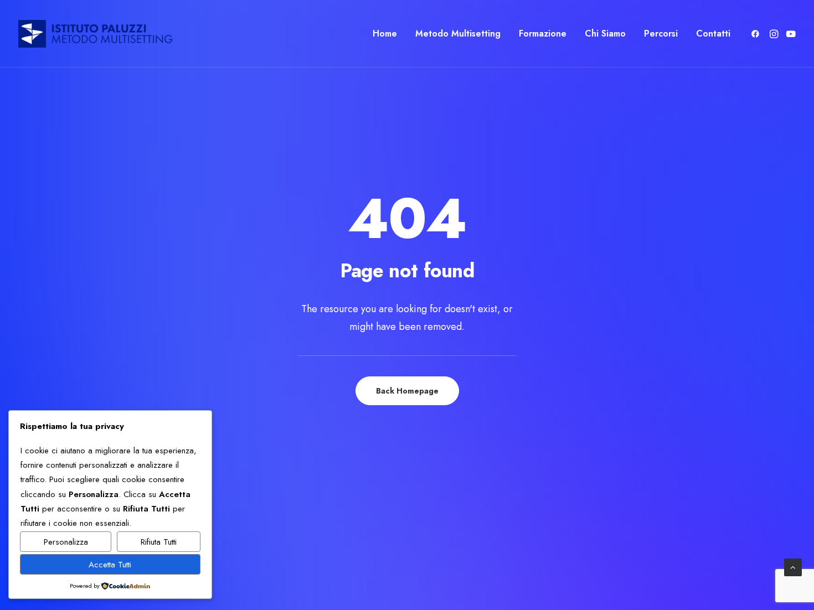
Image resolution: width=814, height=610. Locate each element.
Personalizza (66, 542)
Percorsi (661, 33)
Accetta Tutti (110, 565)
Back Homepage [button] (407, 390)
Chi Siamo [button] (605, 33)
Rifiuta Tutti (159, 542)
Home (385, 33)
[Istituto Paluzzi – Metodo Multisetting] (95, 34)
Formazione (542, 33)
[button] (757, 34)
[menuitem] (385, 34)
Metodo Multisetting (458, 33)
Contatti (713, 33)
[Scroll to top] (793, 566)
